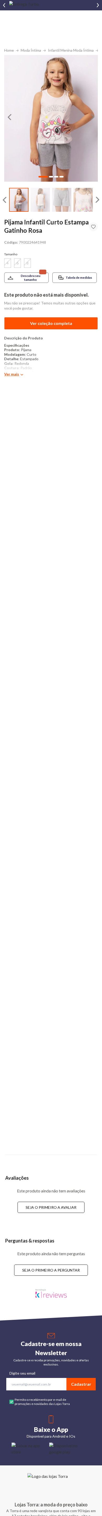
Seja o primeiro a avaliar (51, 1207)
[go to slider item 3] (83, 200)
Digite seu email (22, 1373)
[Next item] (98, 5)
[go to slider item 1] (40, 200)
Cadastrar (81, 1384)
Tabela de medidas (79, 277)
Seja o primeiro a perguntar (51, 1270)
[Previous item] (4, 5)
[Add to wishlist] (93, 227)
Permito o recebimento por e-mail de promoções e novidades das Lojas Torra (42, 1402)
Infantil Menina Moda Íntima (71, 50)
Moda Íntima (31, 50)
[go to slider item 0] (19, 200)
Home (9, 50)
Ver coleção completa (51, 323)
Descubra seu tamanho (30, 278)
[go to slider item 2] (61, 200)
